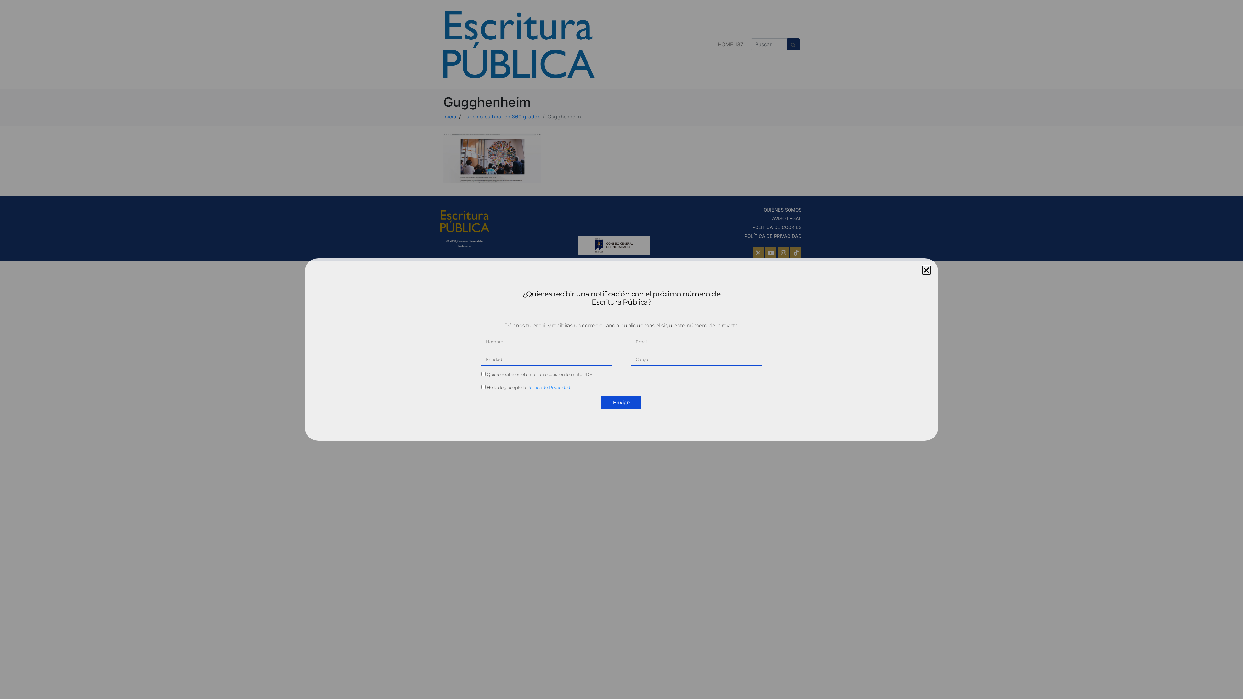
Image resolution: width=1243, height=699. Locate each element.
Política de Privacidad (549, 387)
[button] (926, 270)
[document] (621, 349)
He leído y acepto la (529, 387)
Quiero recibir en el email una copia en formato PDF (539, 374)
